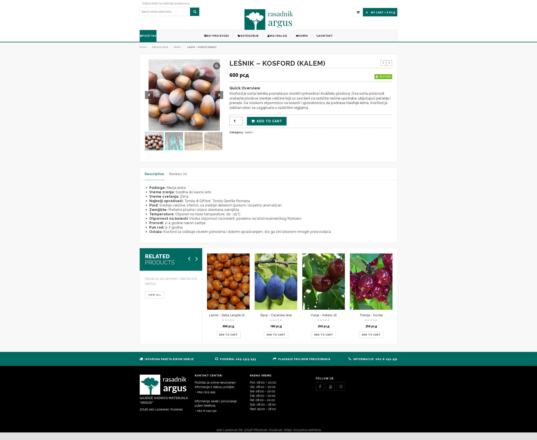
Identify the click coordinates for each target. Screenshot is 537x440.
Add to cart (269, 121)
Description (154, 174)
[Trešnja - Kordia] (371, 281)
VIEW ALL (154, 295)
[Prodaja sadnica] (268, 19)
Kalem (177, 47)
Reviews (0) (178, 174)
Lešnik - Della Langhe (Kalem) (231, 315)
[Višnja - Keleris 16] (323, 281)
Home (142, 47)
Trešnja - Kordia (371, 315)
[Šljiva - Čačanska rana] (276, 281)
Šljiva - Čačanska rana (276, 315)
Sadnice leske (160, 47)
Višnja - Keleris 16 (324, 315)
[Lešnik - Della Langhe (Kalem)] (228, 281)
